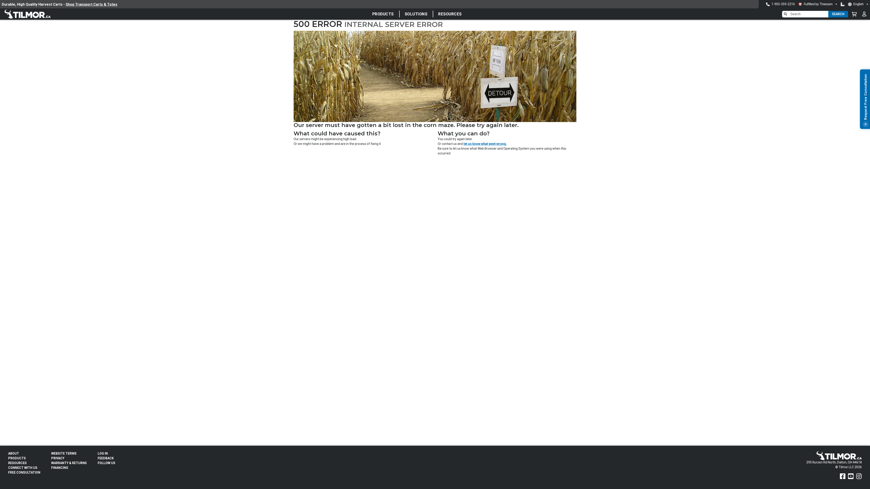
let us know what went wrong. (485, 144)
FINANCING (59, 468)
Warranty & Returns (69, 463)
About (13, 453)
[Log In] (864, 14)
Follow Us (106, 463)
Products (383, 14)
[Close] (865, 124)
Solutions (416, 14)
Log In (103, 453)
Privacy (57, 458)
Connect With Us (22, 468)
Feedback (106, 458)
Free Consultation (24, 472)
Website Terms (64, 453)
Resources (450, 14)
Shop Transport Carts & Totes (373, 4)
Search (838, 14)
